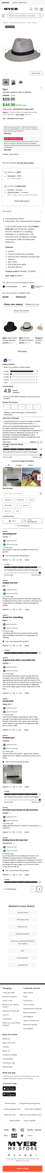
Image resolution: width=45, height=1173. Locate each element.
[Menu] (3, 16)
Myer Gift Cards (9, 1043)
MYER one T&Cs (10, 1115)
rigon (22, 951)
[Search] (40, 16)
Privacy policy (15, 1121)
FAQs (25, 997)
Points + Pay (7, 1001)
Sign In (5, 112)
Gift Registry (28, 1017)
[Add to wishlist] (41, 88)
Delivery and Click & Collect (11, 1006)
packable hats (22, 965)
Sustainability (8, 1059)
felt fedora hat (22, 927)
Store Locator (28, 1005)
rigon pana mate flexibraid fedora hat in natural (22, 942)
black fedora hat (22, 958)
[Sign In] (31, 9)
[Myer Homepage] (11, 10)
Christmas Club (9, 1063)
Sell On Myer (8, 1067)
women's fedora (22, 912)
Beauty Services (29, 1013)
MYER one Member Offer (13, 139)
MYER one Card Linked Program (11, 1024)
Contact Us (27, 1001)
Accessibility (28, 1029)
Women (5, 22)
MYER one (6, 1039)
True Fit (6, 1015)
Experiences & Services (32, 1009)
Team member (30, 1121)
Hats (28, 22)
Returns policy (10, 1103)
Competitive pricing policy (29, 1103)
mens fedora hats (22, 920)
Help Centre (28, 993)
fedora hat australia (22, 934)
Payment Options (10, 997)
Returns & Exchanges (11, 1011)
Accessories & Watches (17, 22)
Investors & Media (10, 1055)
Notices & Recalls (30, 1025)
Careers (6, 1047)
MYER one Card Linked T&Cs (30, 1115)
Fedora (34, 22)
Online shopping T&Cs (12, 1109)
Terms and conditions (32, 1109)
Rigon (5, 89)
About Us (6, 1051)
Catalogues (7, 1019)
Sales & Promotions (31, 1021)
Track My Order (9, 993)
